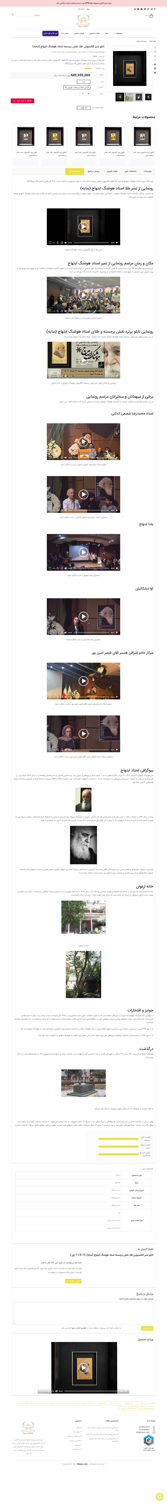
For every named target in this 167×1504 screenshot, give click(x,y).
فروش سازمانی (79, 33)
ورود (88, 9)
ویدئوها (77, 1445)
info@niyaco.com (143, 1432)
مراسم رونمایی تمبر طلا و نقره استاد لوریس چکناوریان (103, 1440)
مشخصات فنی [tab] (130, 171)
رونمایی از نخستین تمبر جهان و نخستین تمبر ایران (103, 1429)
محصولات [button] (118, 33)
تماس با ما (64, 33)
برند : (102, 68)
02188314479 (144, 1427)
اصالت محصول (94, 33)
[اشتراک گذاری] (155, 59)
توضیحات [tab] (147, 171)
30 (61, 242)
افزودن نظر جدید (73, 1281)
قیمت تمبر (113, 1403)
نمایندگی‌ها (76, 1449)
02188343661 (144, 1429)
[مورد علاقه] (155, 51)
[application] (83, 226)
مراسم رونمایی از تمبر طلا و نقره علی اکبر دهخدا (101, 1434)
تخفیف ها (76, 1432)
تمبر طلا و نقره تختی (50, 33)
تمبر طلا (127, 1403)
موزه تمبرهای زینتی (84, 1403)
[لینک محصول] (155, 72)
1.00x (53, 243)
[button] (83, 227)
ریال (68, 75)
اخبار (106, 33)
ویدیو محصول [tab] (74, 171)
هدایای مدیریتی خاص (146, 1408)
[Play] (117, 242)
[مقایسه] (155, 46)
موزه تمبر (100, 1403)
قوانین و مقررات (75, 1440)
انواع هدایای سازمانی (26, 1403)
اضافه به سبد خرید (24, 100)
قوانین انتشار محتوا (79, 1328)
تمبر (142, 1403)
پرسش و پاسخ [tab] (93, 171)
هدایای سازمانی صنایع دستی (46, 1403)
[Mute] (65, 242)
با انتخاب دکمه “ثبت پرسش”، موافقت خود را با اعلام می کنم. (91, 1328)
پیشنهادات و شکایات (73, 1436)
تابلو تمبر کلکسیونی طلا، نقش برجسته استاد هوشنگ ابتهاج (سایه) (68, 46)
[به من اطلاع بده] (155, 55)
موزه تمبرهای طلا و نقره (66, 1403)
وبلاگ (78, 1427)
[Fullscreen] (50, 242)
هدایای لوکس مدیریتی (128, 1408)
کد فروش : (101, 56)
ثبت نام (80, 9)
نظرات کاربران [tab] (112, 171)
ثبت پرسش (147, 1328)
